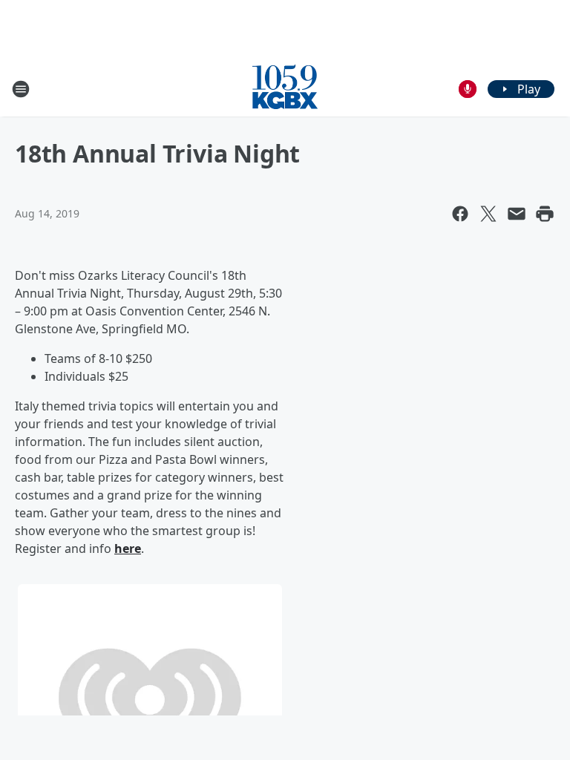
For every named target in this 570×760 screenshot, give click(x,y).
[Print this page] (544, 213)
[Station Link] (285, 89)
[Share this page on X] (488, 213)
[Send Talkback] (467, 89)
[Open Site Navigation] (21, 89)
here (127, 548)
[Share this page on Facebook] (460, 213)
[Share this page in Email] (516, 213)
